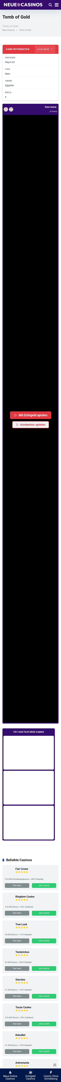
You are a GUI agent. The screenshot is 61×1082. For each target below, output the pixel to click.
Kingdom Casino (24, 896)
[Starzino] (9, 985)
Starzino (20, 979)
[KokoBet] (9, 1040)
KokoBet (20, 1035)
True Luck (21, 924)
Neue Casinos (8, 30)
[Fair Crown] (9, 874)
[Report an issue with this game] (6, 109)
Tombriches (22, 952)
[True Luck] (9, 930)
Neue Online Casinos (10, 1077)
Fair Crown (21, 868)
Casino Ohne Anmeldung (51, 1077)
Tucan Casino (23, 1007)
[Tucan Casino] (9, 1012)
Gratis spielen (29, 752)
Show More (43, 49)
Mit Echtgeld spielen (33, 415)
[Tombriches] (9, 957)
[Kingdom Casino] (9, 902)
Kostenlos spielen (32, 424)
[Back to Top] (55, 1065)
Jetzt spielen (43, 885)
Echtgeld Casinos (30, 1077)
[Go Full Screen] (11, 109)
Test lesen (17, 885)
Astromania (22, 1062)
